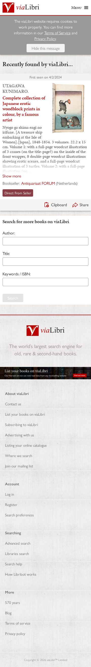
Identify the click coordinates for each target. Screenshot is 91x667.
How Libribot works (20, 574)
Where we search (18, 455)
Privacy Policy (45, 38)
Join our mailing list (19, 465)
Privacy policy (15, 633)
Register (11, 504)
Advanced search (17, 543)
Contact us (13, 403)
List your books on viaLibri (25, 414)
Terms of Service (57, 33)
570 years (12, 602)
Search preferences (19, 514)
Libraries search (17, 553)
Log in (9, 494)
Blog (8, 612)
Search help (13, 563)
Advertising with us (19, 434)
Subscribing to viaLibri (21, 424)
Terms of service (17, 623)
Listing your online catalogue (26, 445)
